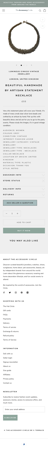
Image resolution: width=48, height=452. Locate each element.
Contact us (7, 383)
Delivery (6, 323)
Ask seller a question (20, 203)
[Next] (31, 65)
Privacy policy (8, 379)
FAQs (5, 314)
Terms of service (9, 327)
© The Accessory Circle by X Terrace (24, 430)
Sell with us (8, 353)
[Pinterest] (22, 292)
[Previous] (16, 65)
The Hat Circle (8, 306)
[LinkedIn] (27, 292)
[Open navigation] (3, 10)
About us (6, 366)
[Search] (40, 10)
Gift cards (7, 310)
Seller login (7, 358)
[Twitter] (10, 292)
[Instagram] (16, 292)
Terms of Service (9, 340)
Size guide (7, 370)
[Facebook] (4, 292)
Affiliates (6, 374)
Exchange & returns (11, 331)
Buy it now (24, 231)
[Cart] (45, 10)
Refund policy (8, 335)
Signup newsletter (10, 362)
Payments (7, 319)
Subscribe (10, 418)
